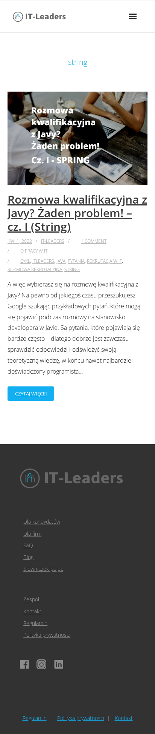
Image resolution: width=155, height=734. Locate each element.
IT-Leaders (52, 241)
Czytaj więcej (31, 393)
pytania (76, 261)
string (72, 269)
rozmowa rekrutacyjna (35, 269)
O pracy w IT (33, 251)
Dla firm (32, 533)
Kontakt (32, 611)
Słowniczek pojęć (43, 568)
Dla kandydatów (41, 521)
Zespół (31, 599)
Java (60, 261)
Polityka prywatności (46, 634)
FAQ (28, 545)
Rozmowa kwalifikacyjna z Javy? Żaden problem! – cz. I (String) (77, 213)
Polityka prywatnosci (80, 718)
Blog (28, 557)
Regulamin (35, 623)
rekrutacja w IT (104, 261)
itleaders (43, 261)
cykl (25, 261)
